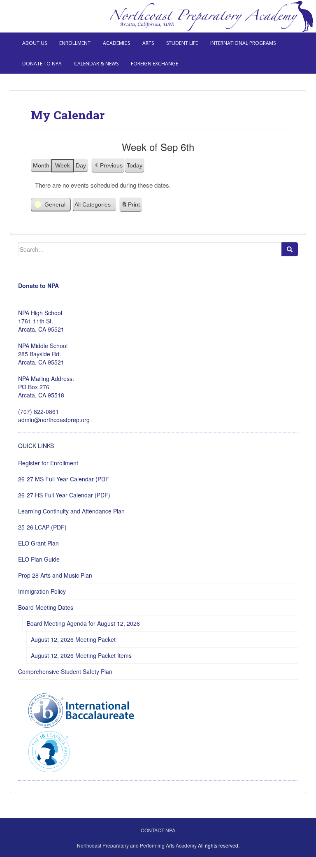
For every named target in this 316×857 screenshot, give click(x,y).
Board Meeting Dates (45, 607)
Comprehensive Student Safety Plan (65, 671)
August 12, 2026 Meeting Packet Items (81, 655)
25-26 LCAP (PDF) (42, 527)
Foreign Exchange (154, 63)
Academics (116, 42)
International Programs (243, 42)
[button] (108, 165)
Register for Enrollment (48, 463)
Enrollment (75, 42)
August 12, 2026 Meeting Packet (73, 639)
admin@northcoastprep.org (54, 420)
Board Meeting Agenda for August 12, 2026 (83, 623)
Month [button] (41, 165)
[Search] (289, 249)
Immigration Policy (42, 591)
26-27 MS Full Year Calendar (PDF (63, 479)
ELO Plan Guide (39, 559)
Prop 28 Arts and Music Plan (55, 575)
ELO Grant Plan (38, 543)
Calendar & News (96, 63)
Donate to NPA (42, 63)
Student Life (182, 42)
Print (130, 206)
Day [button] (81, 165)
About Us (34, 42)
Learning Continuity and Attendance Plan (71, 511)
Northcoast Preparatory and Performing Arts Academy (137, 845)
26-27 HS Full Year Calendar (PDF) (64, 495)
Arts (148, 42)
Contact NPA (158, 830)
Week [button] (62, 165)
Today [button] (134, 165)
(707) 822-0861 (38, 411)
